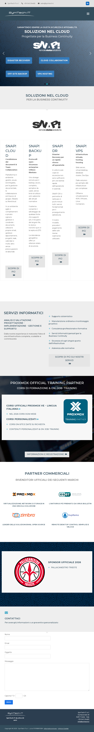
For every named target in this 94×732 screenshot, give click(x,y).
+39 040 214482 (29, 3)
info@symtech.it (83, 721)
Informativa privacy (50, 728)
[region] (47, 53)
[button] (88, 14)
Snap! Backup (35, 151)
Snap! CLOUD (11, 151)
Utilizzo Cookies (63, 728)
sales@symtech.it (47, 3)
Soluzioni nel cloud (47, 31)
